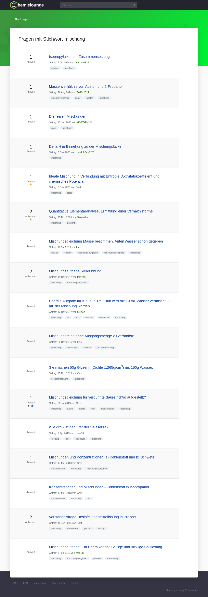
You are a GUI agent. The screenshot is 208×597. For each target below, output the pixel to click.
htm (78, 247)
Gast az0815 (82, 62)
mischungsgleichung (114, 252)
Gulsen (81, 312)
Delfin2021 (83, 92)
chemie (68, 252)
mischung (69, 68)
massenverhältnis (60, 98)
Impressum (40, 583)
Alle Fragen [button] (21, 19)
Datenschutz (58, 583)
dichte (82, 408)
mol (93, 408)
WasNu (80, 552)
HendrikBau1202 (85, 152)
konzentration (58, 468)
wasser (89, 317)
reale (53, 128)
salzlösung (112, 558)
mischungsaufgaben (88, 252)
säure (70, 408)
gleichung (56, 317)
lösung (101, 528)
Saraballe (82, 217)
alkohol (54, 68)
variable (87, 347)
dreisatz (55, 439)
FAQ (25, 583)
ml (68, 317)
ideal (69, 193)
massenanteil (107, 408)
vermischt (104, 317)
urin (77, 317)
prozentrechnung (105, 347)
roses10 (79, 433)
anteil (77, 98)
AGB (14, 583)
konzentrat (72, 528)
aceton (90, 98)
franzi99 (81, 277)
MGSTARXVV (84, 122)
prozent (71, 223)
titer (67, 439)
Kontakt (75, 583)
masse (54, 252)
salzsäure (80, 439)
